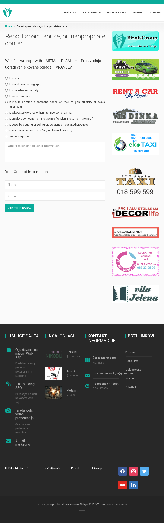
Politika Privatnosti (16, 468)
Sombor (74, 375)
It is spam (15, 78)
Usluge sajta (116, 12)
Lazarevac (75, 356)
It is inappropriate (20, 96)
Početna (70, 12)
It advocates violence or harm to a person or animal (40, 112)
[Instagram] (133, 471)
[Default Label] (144, 471)
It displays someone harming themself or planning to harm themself (51, 118)
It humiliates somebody (23, 90)
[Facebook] (122, 471)
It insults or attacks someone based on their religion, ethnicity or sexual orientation (57, 104)
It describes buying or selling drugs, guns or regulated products (48, 124)
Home (8, 26)
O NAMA (155, 12)
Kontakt (138, 12)
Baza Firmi (90, 12)
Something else (19, 136)
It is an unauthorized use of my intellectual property (40, 130)
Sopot (72, 394)
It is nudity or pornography (25, 84)
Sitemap (97, 468)
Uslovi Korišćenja (49, 468)
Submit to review (19, 208)
